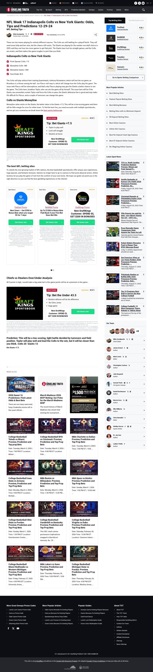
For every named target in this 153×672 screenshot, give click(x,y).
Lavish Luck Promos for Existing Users (58, 620)
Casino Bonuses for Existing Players (93, 613)
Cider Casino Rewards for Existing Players (59, 610)
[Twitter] (139, 3)
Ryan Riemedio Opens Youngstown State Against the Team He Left (131, 230)
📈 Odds (75, 3)
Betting (58, 10)
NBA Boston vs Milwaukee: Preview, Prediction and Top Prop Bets (51, 482)
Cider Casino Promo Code (17, 617)
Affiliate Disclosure (123, 637)
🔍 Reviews (100, 3)
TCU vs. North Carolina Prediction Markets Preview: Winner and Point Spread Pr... (130, 166)
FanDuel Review (122, 29)
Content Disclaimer (123, 634)
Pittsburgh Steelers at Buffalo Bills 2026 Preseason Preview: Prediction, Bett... (130, 278)
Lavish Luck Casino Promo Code (20, 610)
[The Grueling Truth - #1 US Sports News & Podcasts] (21, 10)
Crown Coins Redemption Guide (91, 623)
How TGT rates (122, 617)
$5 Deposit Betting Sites (119, 117)
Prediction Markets (78, 10)
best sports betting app (53, 110)
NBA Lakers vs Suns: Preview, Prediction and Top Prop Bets (51, 567)
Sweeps (92, 10)
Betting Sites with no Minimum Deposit (125, 111)
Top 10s (39, 10)
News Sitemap (121, 644)
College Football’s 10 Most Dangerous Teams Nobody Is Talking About (131, 308)
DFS (66, 10)
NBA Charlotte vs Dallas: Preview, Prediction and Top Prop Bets (84, 439)
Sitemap (119, 641)
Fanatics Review (122, 59)
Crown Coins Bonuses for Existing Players (59, 623)
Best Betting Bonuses (117, 105)
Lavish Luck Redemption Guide (91, 620)
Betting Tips (39, 15)
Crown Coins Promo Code (17, 620)
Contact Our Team (123, 623)
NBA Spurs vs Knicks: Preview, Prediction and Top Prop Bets (83, 481)
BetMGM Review (122, 39)
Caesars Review (122, 69)
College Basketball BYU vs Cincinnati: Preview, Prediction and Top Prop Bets (51, 441)
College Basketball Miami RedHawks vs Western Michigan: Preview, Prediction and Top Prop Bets (19, 569)
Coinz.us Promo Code (16, 613)
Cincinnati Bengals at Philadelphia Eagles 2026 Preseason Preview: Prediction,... (131, 199)
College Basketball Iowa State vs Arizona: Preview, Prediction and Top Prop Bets (20, 482)
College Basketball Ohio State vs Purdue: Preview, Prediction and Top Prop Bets (20, 524)
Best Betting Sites (116, 93)
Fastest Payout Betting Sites (120, 99)
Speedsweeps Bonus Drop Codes (56, 617)
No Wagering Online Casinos (120, 147)
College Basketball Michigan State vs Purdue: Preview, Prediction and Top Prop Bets (83, 569)
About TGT (120, 610)
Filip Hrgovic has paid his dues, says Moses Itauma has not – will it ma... (131, 215)
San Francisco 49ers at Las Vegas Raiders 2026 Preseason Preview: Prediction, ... (131, 261)
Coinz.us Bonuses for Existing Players (57, 613)
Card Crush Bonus (87, 617)
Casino (100, 10)
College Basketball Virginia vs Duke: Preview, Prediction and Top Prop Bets (83, 524)
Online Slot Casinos (117, 129)
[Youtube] (143, 3)
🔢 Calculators (87, 3)
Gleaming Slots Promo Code (18, 623)
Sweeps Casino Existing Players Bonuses (95, 610)
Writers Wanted (122, 630)
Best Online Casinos (117, 123)
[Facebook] (135, 3)
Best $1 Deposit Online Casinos (122, 141)
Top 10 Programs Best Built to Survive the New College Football (130, 293)
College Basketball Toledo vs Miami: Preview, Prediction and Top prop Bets (19, 441)
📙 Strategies (64, 3)
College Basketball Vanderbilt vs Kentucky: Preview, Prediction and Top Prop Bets (51, 524)
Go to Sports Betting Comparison (125, 77)
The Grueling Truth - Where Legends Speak (20, 15)
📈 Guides (52, 3)
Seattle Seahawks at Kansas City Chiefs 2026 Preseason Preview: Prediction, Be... (131, 182)
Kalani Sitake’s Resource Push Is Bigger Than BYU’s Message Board (131, 245)
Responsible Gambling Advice (127, 620)
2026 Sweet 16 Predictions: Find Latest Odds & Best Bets (19, 398)
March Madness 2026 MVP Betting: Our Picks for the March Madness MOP (51, 399)
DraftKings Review (123, 49)
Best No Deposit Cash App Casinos (123, 135)
